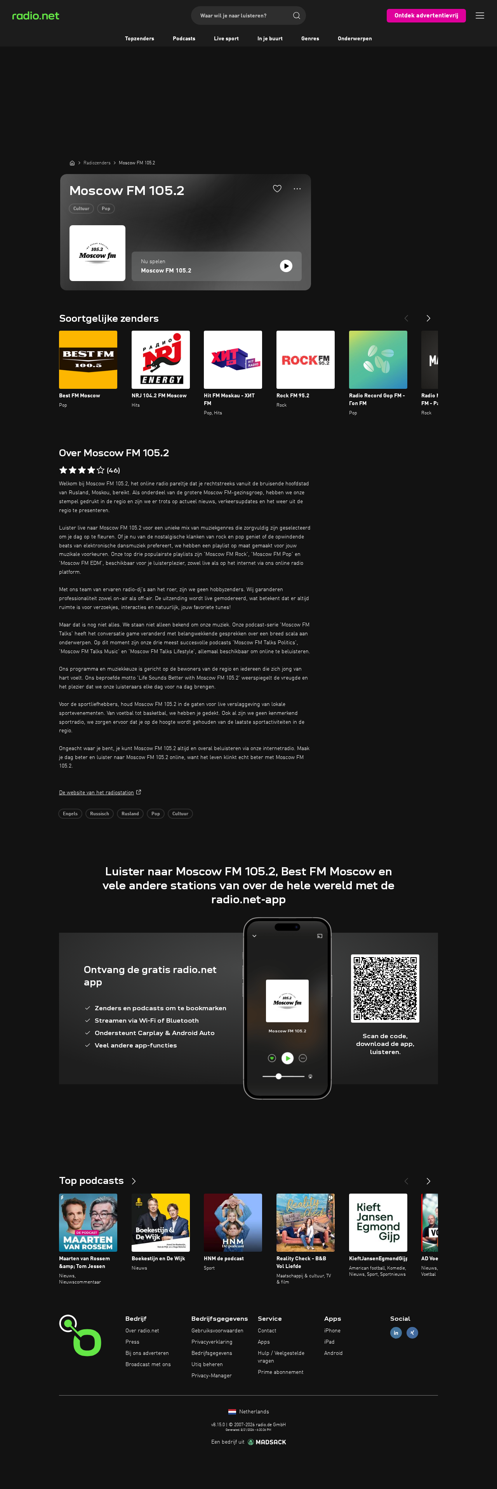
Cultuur (81, 209)
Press (132, 1342)
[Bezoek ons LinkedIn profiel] (396, 1333)
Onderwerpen (355, 38)
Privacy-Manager (211, 1376)
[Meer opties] (297, 188)
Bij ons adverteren (147, 1353)
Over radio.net (142, 1331)
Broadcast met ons (148, 1364)
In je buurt (270, 38)
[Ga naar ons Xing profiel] (412, 1333)
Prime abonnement (281, 1372)
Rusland (130, 814)
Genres (310, 38)
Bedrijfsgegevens (211, 1353)
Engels (70, 814)
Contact (267, 1331)
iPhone (332, 1331)
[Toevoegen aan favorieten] (277, 188)
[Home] (72, 163)
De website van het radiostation (96, 792)
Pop (106, 209)
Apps (264, 1342)
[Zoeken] (296, 15)
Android (333, 1353)
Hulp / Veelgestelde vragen (281, 1357)
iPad (329, 1342)
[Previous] (406, 315)
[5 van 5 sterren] (100, 470)
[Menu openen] (480, 15)
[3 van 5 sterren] (82, 470)
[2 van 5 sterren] (72, 470)
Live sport (226, 38)
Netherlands (253, 1412)
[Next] (428, 315)
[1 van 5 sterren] (63, 470)
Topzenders (139, 38)
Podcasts (184, 38)
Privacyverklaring (212, 1342)
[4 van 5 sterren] (91, 470)
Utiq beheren (207, 1364)
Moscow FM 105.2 (166, 271)
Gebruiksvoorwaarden (217, 1331)
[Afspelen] (286, 266)
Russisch (99, 814)
